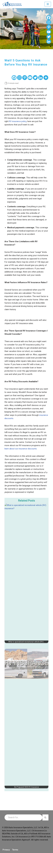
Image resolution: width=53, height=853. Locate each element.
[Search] (45, 817)
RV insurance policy (17, 121)
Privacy (6, 849)
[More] (45, 77)
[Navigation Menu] (48, 4)
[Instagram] (19, 77)
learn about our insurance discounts (20, 448)
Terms (15, 849)
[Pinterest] (24, 77)
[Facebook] (14, 77)
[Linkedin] (40, 77)
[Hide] (50, 46)
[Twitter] (35, 77)
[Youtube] (30, 77)
